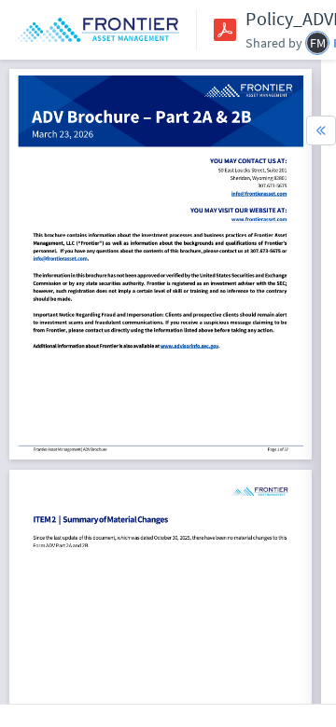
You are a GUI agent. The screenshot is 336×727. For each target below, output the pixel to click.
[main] (160, 382)
